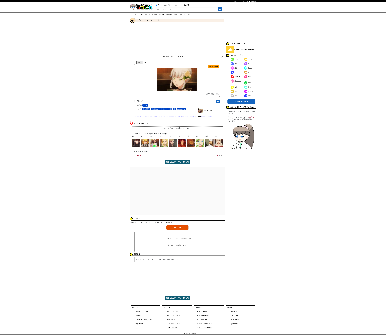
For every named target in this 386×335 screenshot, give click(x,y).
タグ (178, 5)
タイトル (168, 5)
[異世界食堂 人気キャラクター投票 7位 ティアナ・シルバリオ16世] (200, 142)
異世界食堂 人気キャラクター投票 (162, 14)
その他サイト (235, 324)
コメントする (177, 227)
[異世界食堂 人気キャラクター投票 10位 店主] (209, 142)
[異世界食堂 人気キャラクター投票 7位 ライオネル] (191, 142)
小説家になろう (156, 109)
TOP (134, 14)
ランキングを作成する (241, 101)
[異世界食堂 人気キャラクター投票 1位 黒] (136, 142)
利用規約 (139, 315)
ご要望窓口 (203, 319)
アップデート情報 (205, 328)
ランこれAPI (235, 319)
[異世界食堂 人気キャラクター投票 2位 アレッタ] (145, 142)
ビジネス (250, 91)
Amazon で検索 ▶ (213, 66)
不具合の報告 (203, 315)
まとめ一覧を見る (173, 324)
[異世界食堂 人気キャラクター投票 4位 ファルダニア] (164, 142)
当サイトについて (142, 311)
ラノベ (165, 109)
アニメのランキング (144, 14)
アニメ (145, 105)
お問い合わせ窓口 (205, 324)
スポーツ (237, 76)
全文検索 (186, 5)
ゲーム (237, 59)
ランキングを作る (173, 315)
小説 (170, 109)
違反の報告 (203, 311)
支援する (233, 311)
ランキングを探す (173, 311)
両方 (159, 5)
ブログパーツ (235, 315)
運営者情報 (140, 324)
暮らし (250, 87)
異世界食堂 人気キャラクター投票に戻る (177, 162)
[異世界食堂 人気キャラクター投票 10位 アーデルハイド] (219, 142)
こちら (199, 116)
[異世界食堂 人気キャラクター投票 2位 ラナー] (154, 142)
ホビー (237, 72)
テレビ (250, 68)
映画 (236, 68)
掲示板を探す (172, 319)
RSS (137, 328)
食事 (236, 87)
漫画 (236, 63)
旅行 (249, 76)
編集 (218, 101)
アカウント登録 (172, 328)
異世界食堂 (146, 109)
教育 (236, 95)
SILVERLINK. (181, 109)
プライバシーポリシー (144, 319)
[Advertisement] (177, 39)
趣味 (249, 83)
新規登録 (251, 117)
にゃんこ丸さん (209, 111)
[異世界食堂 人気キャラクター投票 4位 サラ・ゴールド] (173, 142)
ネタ (236, 91)
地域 (249, 95)
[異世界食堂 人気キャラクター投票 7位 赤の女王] (182, 142)
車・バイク (251, 72)
